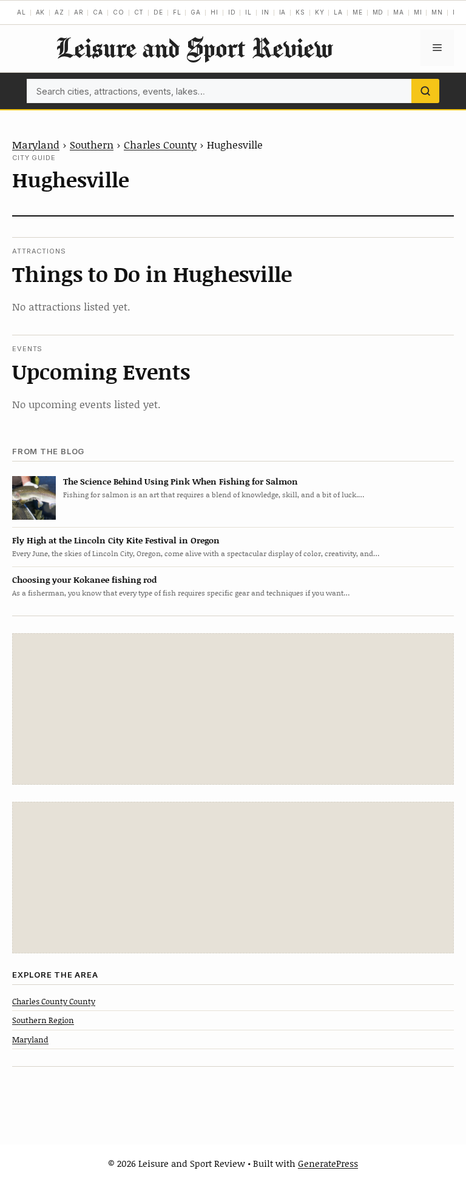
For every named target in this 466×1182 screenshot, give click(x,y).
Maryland (35, 144)
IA (282, 12)
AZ (59, 12)
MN (437, 12)
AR (79, 12)
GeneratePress (328, 1163)
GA (196, 12)
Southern (91, 144)
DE (158, 12)
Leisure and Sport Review (194, 48)
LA (338, 12)
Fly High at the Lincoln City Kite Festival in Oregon (116, 540)
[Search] (425, 91)
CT (139, 12)
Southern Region (43, 1020)
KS (300, 12)
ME (358, 12)
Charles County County (53, 1001)
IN (265, 12)
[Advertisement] (233, 709)
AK (41, 12)
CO (118, 12)
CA (98, 12)
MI (418, 12)
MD (378, 12)
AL (21, 12)
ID (232, 12)
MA (398, 12)
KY (320, 12)
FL (177, 12)
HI (214, 12)
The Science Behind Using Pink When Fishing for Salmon (180, 481)
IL (248, 12)
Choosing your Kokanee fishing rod (84, 579)
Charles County (160, 144)
